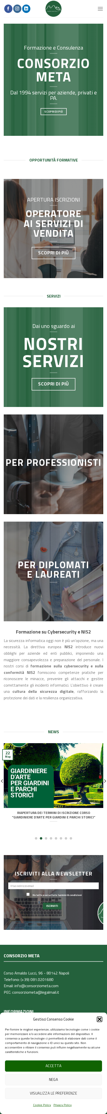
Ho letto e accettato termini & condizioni (57, 895)
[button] (99, 1019)
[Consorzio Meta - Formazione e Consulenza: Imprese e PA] (53, 8)
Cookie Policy (42, 1105)
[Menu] (100, 8)
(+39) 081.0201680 (37, 979)
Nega (53, 1079)
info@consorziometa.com (36, 986)
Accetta (53, 1066)
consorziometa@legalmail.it (35, 992)
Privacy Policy (63, 1105)
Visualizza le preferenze (53, 1093)
